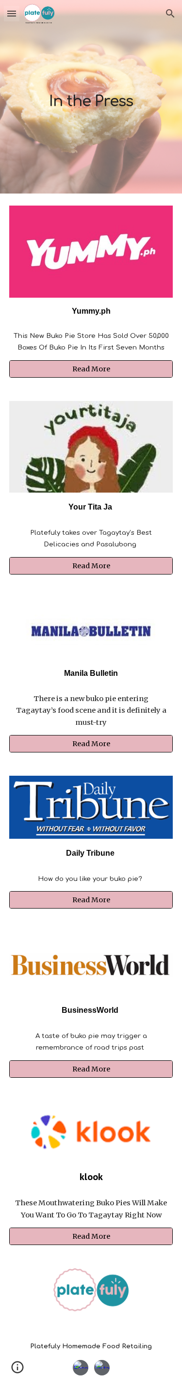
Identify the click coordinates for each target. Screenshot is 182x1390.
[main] (91, 96)
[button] (11, 13)
